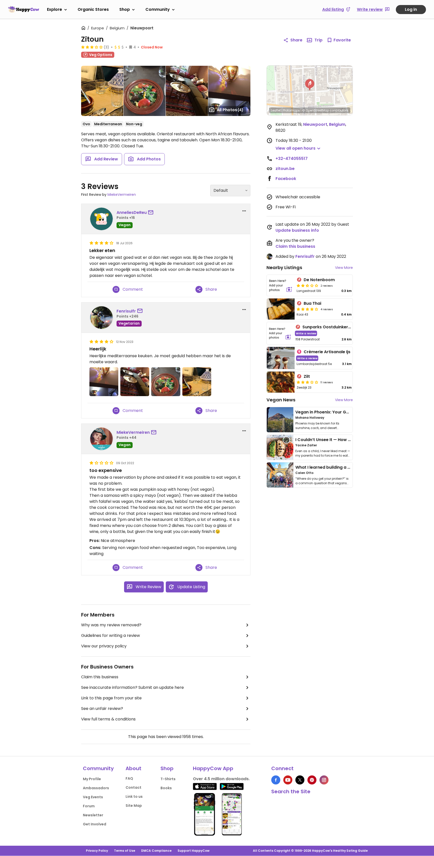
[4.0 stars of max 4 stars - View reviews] (307, 309)
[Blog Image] (280, 419)
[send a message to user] (152, 213)
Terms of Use (124, 850)
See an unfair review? (102, 708)
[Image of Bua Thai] (281, 309)
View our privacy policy (104, 646)
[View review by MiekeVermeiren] (101, 439)
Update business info (297, 230)
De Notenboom (319, 280)
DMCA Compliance (156, 850)
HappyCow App (213, 768)
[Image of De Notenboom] (281, 285)
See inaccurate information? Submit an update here (132, 687)
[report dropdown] (244, 211)
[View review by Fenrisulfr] (101, 317)
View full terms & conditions (108, 719)
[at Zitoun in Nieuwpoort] (187, 91)
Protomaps (291, 110)
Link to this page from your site (111, 698)
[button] (309, 85)
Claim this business (99, 677)
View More (344, 267)
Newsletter (93, 815)
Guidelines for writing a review (110, 635)
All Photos (230, 110)
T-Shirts (168, 778)
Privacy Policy (97, 850)
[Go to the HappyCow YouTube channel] (287, 779)
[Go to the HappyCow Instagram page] (324, 779)
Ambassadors (96, 787)
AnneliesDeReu (132, 212)
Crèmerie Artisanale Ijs (327, 352)
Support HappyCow (193, 850)
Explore (54, 9)
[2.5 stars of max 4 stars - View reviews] (307, 285)
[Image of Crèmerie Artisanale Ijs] (281, 358)
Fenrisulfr (126, 311)
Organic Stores (93, 9)
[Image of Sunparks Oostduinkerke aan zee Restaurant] (280, 333)
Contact (133, 787)
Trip (318, 40)
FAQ (129, 778)
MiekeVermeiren (121, 194)
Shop (124, 9)
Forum (89, 806)
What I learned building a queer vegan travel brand (347, 467)
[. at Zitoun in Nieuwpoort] (145, 91)
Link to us (134, 796)
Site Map (134, 805)
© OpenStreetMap (315, 110)
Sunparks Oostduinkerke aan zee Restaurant (348, 327)
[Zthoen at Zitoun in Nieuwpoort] (102, 91)
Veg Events (93, 797)
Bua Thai (312, 303)
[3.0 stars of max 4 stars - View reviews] (92, 47)
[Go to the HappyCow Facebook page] (275, 779)
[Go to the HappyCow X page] (299, 779)
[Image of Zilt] (281, 382)
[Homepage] (23, 9)
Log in (411, 9)
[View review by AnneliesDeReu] (101, 219)
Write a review (306, 333)
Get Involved (94, 824)
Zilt (307, 376)
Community (157, 9)
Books (166, 787)
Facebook (286, 178)
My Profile (92, 778)
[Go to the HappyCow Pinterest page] (311, 779)
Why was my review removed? (111, 625)
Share (296, 40)
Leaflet (276, 110)
